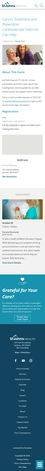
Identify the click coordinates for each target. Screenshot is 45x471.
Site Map (22, 467)
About (22, 411)
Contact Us (22, 416)
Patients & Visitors (22, 379)
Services (22, 374)
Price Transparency (22, 432)
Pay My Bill (22, 427)
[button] (40, 464)
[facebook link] (16, 361)
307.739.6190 (11, 125)
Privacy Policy (22, 459)
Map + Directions (22, 352)
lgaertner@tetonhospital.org (17, 101)
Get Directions (9, 176)
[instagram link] (31, 361)
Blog (22, 390)
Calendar (22, 384)
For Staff (22, 406)
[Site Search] (41, 5)
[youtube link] (23, 361)
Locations (22, 400)
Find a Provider (22, 368)
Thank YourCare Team (22, 318)
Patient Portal (22, 422)
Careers (22, 395)
